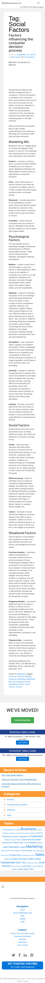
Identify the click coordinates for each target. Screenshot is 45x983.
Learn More (22, 742)
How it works (22, 945)
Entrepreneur (7, 843)
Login (22, 922)
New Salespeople (38, 851)
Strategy (14, 869)
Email (38, 839)
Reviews (22, 939)
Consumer (13, 676)
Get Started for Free (22, 965)
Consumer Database (29, 833)
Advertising (7, 830)
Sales (9, 815)
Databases (22, 942)
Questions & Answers (22, 936)
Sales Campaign (20, 859)
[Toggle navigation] (38, 3)
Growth (25, 843)
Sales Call (8, 859)
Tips (32, 869)
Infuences (13, 679)
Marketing (21, 674)
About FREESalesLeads (22, 913)
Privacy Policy (22, 981)
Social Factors (16, 866)
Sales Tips (21, 862)
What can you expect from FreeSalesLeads (19, 779)
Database (7, 840)
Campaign (12, 833)
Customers (36, 836)
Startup (40, 866)
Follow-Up (18, 842)
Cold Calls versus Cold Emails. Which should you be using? (21, 785)
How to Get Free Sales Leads (22, 933)
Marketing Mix (5, 851)
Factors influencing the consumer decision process (21, 43)
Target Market (23, 869)
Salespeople (8, 862)
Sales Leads (34, 858)
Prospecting (14, 855)
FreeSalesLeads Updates (17, 805)
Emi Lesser (15, 57)
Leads (23, 847)
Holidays (32, 842)
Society (19, 687)
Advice (14, 830)
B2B (18, 830)
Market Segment (15, 851)
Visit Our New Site (22, 720)
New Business (26, 851)
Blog (22, 916)
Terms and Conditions (35, 979)
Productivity (4, 855)
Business (10, 799)
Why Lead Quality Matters (12, 775)
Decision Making (24, 676)
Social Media (26, 866)
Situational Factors (16, 684)
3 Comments (29, 57)
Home (22, 910)
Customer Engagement (20, 836)
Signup (22, 919)
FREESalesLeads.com (15, 979)
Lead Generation (11, 847)
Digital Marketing (28, 840)
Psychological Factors (21, 682)
